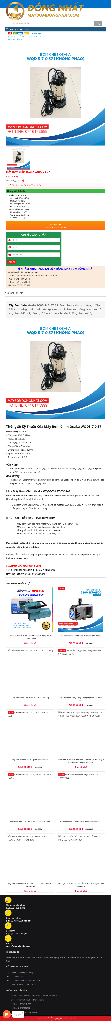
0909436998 (25, 1008)
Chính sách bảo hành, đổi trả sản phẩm (23, 980)
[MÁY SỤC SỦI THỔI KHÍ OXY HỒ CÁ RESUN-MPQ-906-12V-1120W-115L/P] (30, 609)
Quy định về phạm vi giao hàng (19, 972)
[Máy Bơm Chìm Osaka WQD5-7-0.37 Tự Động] (30, 671)
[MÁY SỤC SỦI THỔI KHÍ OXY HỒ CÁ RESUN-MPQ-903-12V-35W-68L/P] (80, 857)
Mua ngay (55, 225)
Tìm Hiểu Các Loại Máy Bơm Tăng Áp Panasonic (26, 36)
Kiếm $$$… (37, 33)
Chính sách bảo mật (14, 976)
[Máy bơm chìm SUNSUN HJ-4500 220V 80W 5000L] (80, 609)
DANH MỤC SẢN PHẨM (19, 29)
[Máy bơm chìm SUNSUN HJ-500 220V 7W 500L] (30, 733)
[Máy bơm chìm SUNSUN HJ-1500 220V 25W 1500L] (30, 795)
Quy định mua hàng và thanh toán (21, 984)
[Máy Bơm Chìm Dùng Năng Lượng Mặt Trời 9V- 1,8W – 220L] (80, 671)
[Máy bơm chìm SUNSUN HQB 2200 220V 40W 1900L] (80, 795)
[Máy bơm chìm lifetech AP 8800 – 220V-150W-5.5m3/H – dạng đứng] (30, 857)
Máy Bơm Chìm (18, 305)
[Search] (98, 23)
